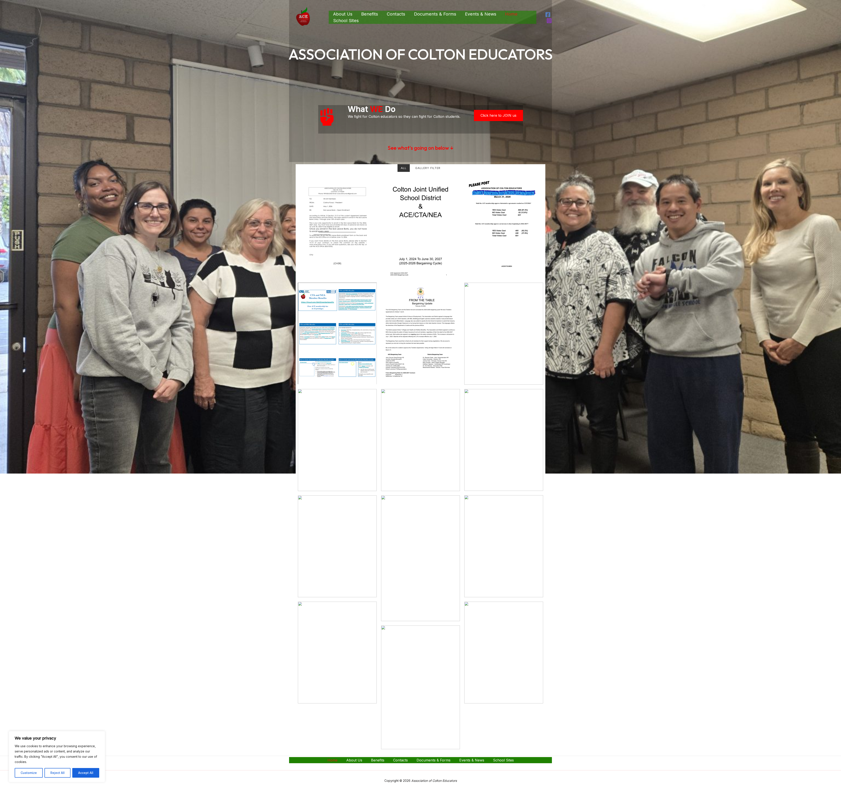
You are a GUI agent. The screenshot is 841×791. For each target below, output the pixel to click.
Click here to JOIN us (498, 115)
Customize (29, 773)
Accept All (85, 773)
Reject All (57, 773)
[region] (57, 756)
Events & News (480, 14)
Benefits (369, 14)
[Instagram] (549, 20)
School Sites (346, 20)
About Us (342, 14)
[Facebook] (548, 14)
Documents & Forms (435, 14)
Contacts (396, 14)
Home (511, 14)
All (403, 168)
